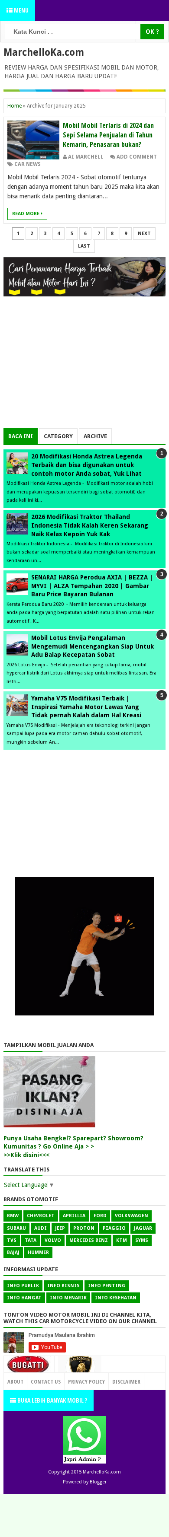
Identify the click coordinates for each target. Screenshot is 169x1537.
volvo (53, 1240)
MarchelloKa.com (43, 52)
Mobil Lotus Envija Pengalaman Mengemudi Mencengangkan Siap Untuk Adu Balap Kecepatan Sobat (92, 646)
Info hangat (24, 1298)
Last (84, 246)
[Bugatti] (29, 1369)
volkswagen (131, 1216)
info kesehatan (115, 1298)
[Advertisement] (84, 367)
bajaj (13, 1252)
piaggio (114, 1228)
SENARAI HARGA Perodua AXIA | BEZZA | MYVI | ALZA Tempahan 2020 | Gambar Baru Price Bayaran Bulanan (92, 586)
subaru (16, 1228)
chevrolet (41, 1216)
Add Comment (137, 157)
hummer (38, 1252)
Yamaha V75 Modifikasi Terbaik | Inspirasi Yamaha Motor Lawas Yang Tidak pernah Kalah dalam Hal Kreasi (86, 707)
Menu (21, 10)
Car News (27, 164)
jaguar (143, 1228)
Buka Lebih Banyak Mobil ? (51, 1400)
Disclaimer (126, 1381)
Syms (141, 1240)
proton (83, 1228)
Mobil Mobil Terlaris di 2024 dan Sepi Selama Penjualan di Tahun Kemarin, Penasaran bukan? (108, 135)
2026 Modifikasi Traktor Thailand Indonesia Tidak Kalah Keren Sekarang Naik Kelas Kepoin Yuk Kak (89, 525)
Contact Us (116, 1379)
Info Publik (23, 1286)
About (15, 1381)
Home (14, 106)
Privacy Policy (86, 1381)
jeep (60, 1228)
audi (40, 1228)
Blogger (98, 1482)
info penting (107, 1286)
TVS (11, 1240)
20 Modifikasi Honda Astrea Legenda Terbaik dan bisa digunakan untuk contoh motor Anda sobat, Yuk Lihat (86, 465)
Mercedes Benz (88, 1240)
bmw (13, 1216)
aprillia (74, 1216)
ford (100, 1216)
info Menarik (68, 1298)
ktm (121, 1240)
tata (30, 1240)
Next (144, 233)
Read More (26, 213)
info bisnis (63, 1286)
